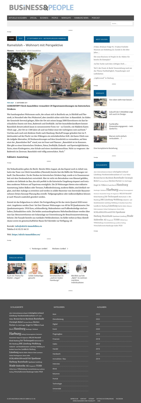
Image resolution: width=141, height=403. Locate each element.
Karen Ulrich (20, 51)
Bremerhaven (99, 178)
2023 (98, 314)
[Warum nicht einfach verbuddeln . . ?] (100, 141)
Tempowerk (110, 220)
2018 (98, 339)
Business (44, 18)
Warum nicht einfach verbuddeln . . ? (118, 137)
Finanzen (56, 339)
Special (33, 18)
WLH (120, 226)
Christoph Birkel (16, 322)
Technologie (57, 383)
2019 (20, 38)
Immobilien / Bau (59, 359)
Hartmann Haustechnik (100, 193)
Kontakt (83, 399)
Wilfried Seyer (124, 220)
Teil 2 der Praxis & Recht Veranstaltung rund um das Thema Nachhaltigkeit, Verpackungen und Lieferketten (113, 71)
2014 (98, 359)
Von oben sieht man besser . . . (121, 101)
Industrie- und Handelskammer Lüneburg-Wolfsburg (26, 347)
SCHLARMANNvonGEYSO (105, 212)
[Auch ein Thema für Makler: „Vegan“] (16, 272)
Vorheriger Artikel (39, 248)
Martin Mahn (122, 206)
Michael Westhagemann (110, 209)
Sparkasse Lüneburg (119, 216)
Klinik (55, 369)
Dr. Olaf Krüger (127, 181)
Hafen (55, 344)
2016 (98, 349)
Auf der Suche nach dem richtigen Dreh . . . (110, 64)
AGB (98, 401)
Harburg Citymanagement (126, 190)
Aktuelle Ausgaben (18, 18)
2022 (98, 319)
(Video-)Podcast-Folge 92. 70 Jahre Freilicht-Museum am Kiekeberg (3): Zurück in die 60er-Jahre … (112, 50)
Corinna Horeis (103, 181)
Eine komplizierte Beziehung (105, 148)
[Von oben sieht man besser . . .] (100, 104)
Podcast (96, 18)
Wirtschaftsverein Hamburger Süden (106, 226)
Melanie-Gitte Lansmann (35, 352)
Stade (130, 216)
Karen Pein (128, 203)
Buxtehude (119, 177)
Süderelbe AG (100, 219)
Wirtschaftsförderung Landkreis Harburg (115, 223)
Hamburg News (81, 18)
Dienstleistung (58, 319)
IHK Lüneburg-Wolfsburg (111, 199)
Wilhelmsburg (98, 223)
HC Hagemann (115, 193)
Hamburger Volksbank (100, 190)
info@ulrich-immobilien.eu (28, 226)
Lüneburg (113, 205)
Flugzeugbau (57, 334)
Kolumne (56, 374)
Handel (55, 349)
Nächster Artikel (59, 248)
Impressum (74, 399)
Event (55, 329)
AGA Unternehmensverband (103, 172)
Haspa (108, 193)
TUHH (117, 219)
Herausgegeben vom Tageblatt (84, 401)
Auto (54, 314)
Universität (57, 388)
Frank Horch (112, 185)
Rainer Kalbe (120, 209)
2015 (98, 354)
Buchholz (109, 178)
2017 (98, 344)
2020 (98, 329)
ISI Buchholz (121, 203)
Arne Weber (127, 175)
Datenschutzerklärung (105, 399)
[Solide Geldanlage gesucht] (38, 272)
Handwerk (56, 354)
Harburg (112, 189)
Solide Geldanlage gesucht (35, 276)
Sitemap (91, 399)
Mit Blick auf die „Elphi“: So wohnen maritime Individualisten (79, 279)
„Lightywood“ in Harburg (104, 78)
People (55, 18)
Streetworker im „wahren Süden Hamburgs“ (57, 278)
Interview (56, 364)
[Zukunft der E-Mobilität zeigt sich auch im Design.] (100, 117)
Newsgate (66, 18)
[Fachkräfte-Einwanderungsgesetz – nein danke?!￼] (100, 129)
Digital (55, 324)
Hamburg (122, 184)
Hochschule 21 (123, 197)
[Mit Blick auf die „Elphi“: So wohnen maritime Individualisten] (81, 272)
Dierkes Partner (115, 181)
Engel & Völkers (100, 185)
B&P (12, 103)
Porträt (55, 379)
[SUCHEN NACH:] (122, 23)
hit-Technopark (111, 196)
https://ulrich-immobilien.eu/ (26, 234)
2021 (98, 324)
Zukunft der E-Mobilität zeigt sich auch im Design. (121, 113)
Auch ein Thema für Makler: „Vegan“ (15, 276)
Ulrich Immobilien (34, 51)
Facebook (119, 399)
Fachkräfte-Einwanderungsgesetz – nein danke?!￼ (121, 126)
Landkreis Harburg (101, 206)
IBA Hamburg (14, 344)
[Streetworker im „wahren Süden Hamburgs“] (59, 272)
